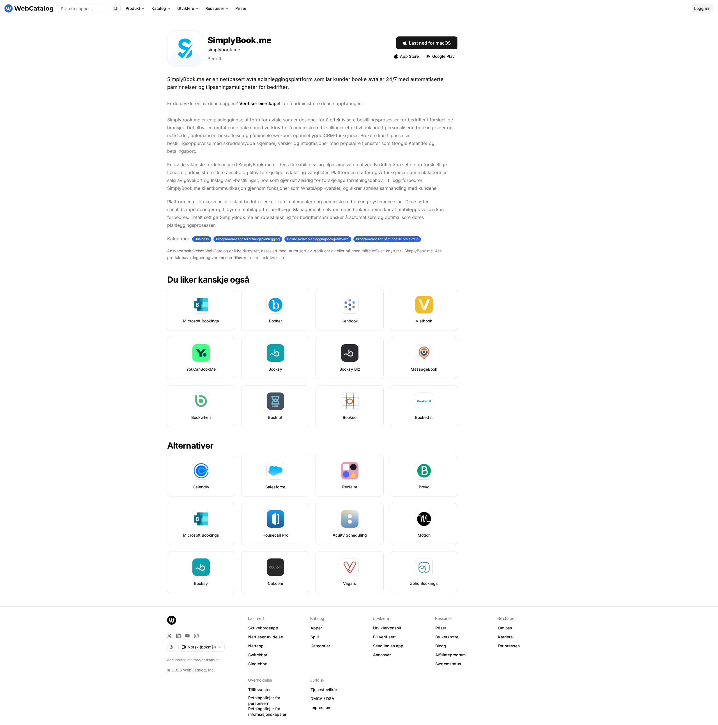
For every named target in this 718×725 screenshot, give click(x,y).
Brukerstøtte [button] (446, 636)
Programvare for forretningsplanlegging (248, 239)
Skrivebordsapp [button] (263, 627)
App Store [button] (409, 56)
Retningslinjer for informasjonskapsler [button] (267, 711)
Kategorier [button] (320, 645)
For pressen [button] (509, 645)
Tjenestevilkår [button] (323, 689)
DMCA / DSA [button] (322, 698)
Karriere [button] (505, 636)
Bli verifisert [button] (384, 636)
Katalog (158, 8)
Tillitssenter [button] (259, 689)
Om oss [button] (505, 627)
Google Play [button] (443, 56)
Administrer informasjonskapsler (193, 660)
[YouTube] (187, 636)
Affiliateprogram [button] (450, 654)
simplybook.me (224, 49)
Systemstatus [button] (448, 663)
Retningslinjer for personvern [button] (264, 700)
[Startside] (28, 8)
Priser (240, 8)
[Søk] (115, 8)
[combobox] (201, 647)
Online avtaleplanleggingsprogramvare (318, 239)
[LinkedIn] (178, 636)
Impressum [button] (320, 707)
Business (202, 239)
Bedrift (214, 58)
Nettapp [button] (256, 645)
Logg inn (702, 8)
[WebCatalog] (171, 620)
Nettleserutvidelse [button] (265, 636)
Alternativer (190, 445)
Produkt (133, 8)
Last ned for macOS (430, 43)
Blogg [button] (440, 645)
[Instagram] (196, 636)
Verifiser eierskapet (260, 103)
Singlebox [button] (257, 663)
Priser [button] (440, 627)
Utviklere (185, 8)
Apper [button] (316, 627)
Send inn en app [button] (388, 645)
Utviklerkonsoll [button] (387, 627)
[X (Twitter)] (169, 636)
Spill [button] (314, 636)
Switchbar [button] (257, 654)
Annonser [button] (382, 654)
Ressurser (214, 8)
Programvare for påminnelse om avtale (387, 239)
